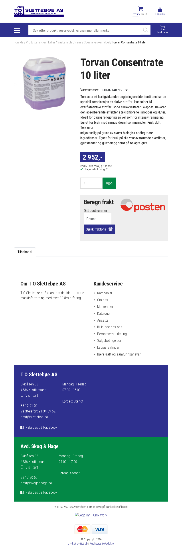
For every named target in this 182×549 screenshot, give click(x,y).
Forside (19, 42)
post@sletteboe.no (34, 417)
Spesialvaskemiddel (97, 42)
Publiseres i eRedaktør (102, 543)
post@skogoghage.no (36, 483)
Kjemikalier (48, 42)
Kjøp (109, 183)
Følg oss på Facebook (41, 427)
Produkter (32, 42)
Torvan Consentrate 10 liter (129, 42)
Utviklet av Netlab (78, 543)
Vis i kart (32, 395)
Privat (135, 14)
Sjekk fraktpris (96, 229)
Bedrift (144, 14)
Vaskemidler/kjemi (69, 42)
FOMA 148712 (112, 90)
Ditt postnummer (95, 211)
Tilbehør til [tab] (25, 252)
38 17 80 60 (29, 477)
